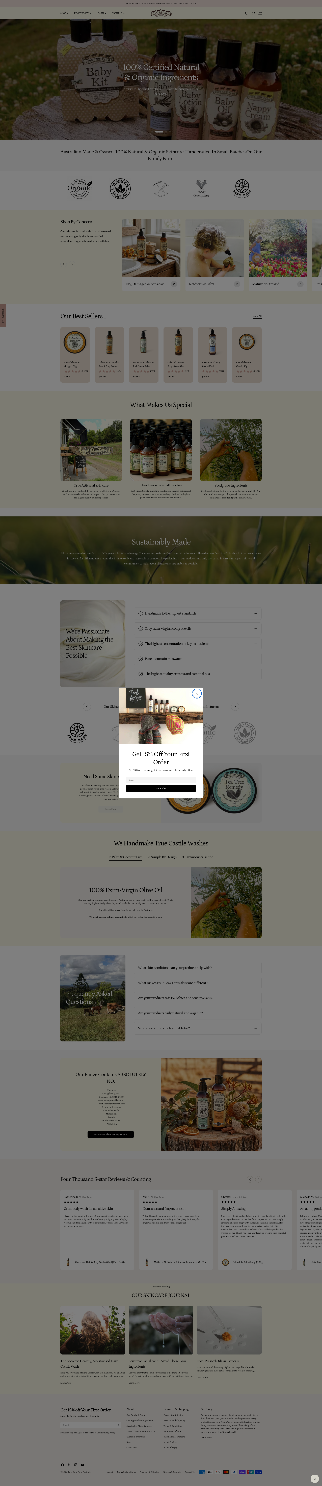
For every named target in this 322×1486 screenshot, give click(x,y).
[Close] (197, 694)
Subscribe (161, 788)
